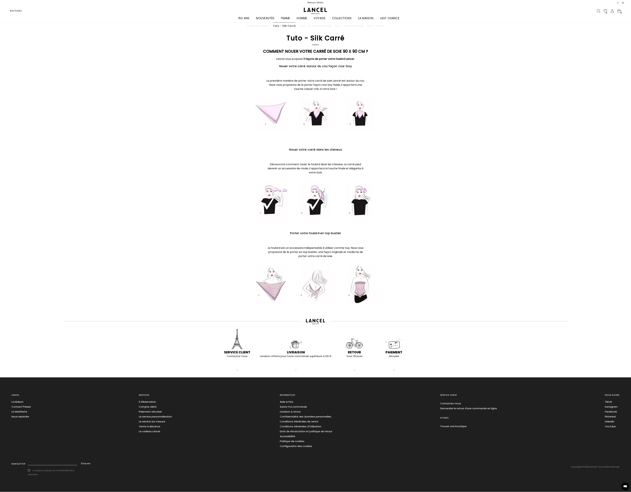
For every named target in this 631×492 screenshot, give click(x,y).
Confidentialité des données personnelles (305, 416)
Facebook (611, 411)
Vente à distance (149, 426)
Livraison (296, 352)
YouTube (610, 426)
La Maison (17, 401)
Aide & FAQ (286, 401)
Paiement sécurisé (150, 411)
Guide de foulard (258, 26)
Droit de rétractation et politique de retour (306, 431)
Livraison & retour (290, 411)
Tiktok (608, 401)
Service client (237, 352)
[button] (618, 2)
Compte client (148, 406)
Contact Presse (21, 406)
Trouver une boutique (453, 426)
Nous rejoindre (20, 416)
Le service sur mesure (152, 421)
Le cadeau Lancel (149, 431)
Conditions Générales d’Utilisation (300, 426)
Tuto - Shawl (375, 26)
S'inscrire (85, 463)
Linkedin (609, 421)
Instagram (611, 406)
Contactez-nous (450, 403)
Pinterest (610, 416)
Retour (354, 352)
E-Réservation (147, 401)
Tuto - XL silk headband (315, 26)
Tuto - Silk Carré (284, 26)
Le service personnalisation (155, 416)
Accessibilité (287, 436)
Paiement (394, 352)
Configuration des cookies (296, 446)
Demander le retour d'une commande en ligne (468, 408)
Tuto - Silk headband (349, 26)
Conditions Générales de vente (299, 421)
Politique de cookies (292, 441)
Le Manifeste (19, 411)
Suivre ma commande (293, 406)
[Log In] (612, 10)
